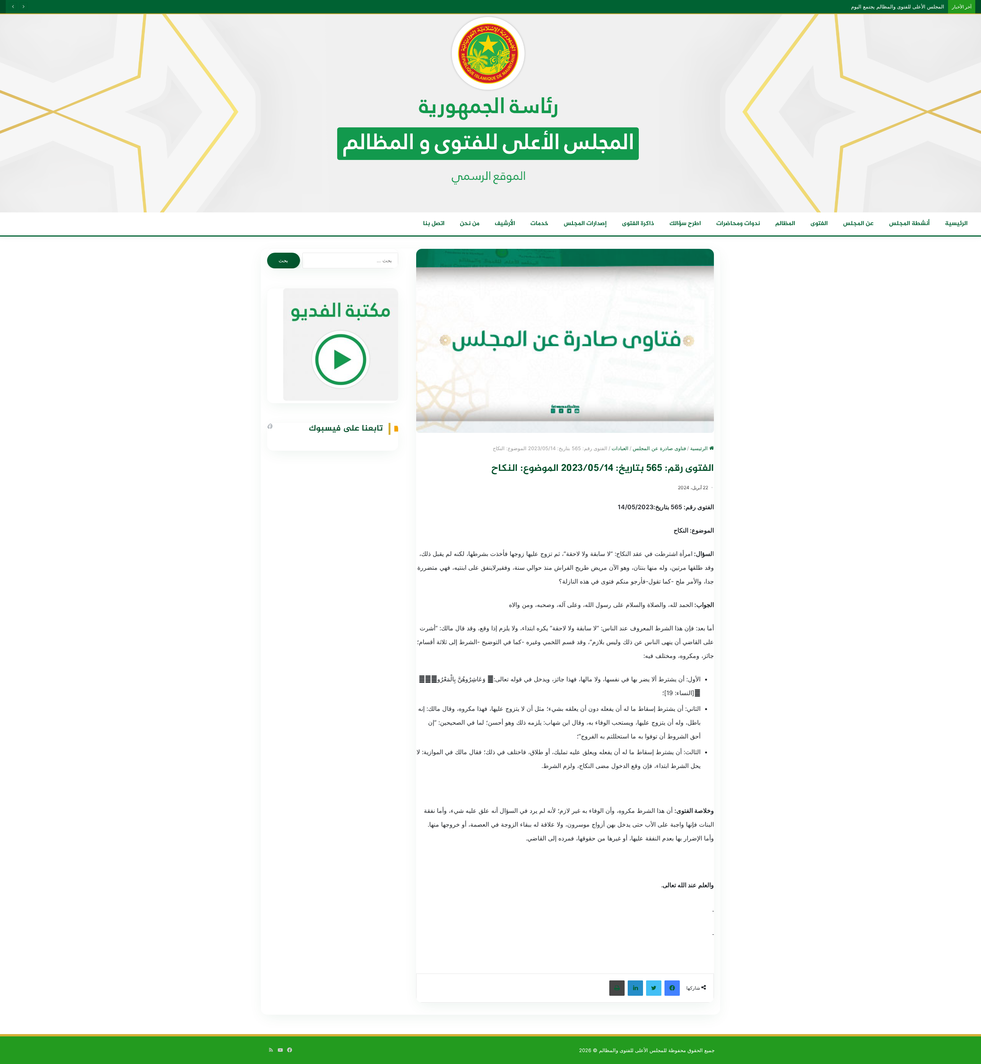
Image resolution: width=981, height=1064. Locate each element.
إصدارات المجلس (585, 224)
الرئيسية (956, 224)
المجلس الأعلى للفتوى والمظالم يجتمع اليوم (905, 6)
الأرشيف (505, 224)
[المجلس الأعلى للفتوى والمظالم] (490, 113)
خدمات (539, 224)
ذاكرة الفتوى (638, 224)
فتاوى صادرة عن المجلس (659, 448)
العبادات (620, 448)
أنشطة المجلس (909, 224)
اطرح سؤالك (685, 224)
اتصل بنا (434, 224)
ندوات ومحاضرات (738, 224)
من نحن (469, 224)
